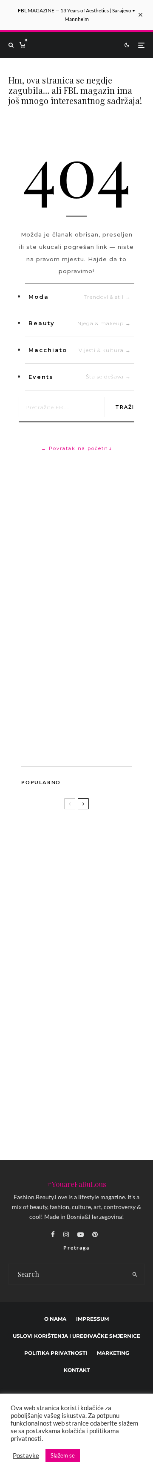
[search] (135, 1274)
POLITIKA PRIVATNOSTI (55, 1353)
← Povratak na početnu (76, 448)
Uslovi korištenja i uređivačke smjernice (76, 1336)
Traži (124, 407)
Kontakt (77, 1370)
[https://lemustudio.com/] (80, 748)
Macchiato (79, 349)
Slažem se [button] (63, 1455)
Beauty (79, 323)
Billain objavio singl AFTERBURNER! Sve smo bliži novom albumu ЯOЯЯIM (92, 943)
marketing (113, 1353)
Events (79, 376)
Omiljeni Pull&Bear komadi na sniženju (85, 985)
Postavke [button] (26, 1455)
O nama (55, 1319)
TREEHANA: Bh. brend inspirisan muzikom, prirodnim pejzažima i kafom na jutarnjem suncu (89, 1072)
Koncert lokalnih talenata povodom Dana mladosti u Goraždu (94, 1026)
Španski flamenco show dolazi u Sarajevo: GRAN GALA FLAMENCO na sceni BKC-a (91, 1119)
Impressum (92, 1319)
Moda (79, 296)
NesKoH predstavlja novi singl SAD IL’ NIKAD (75, 907)
